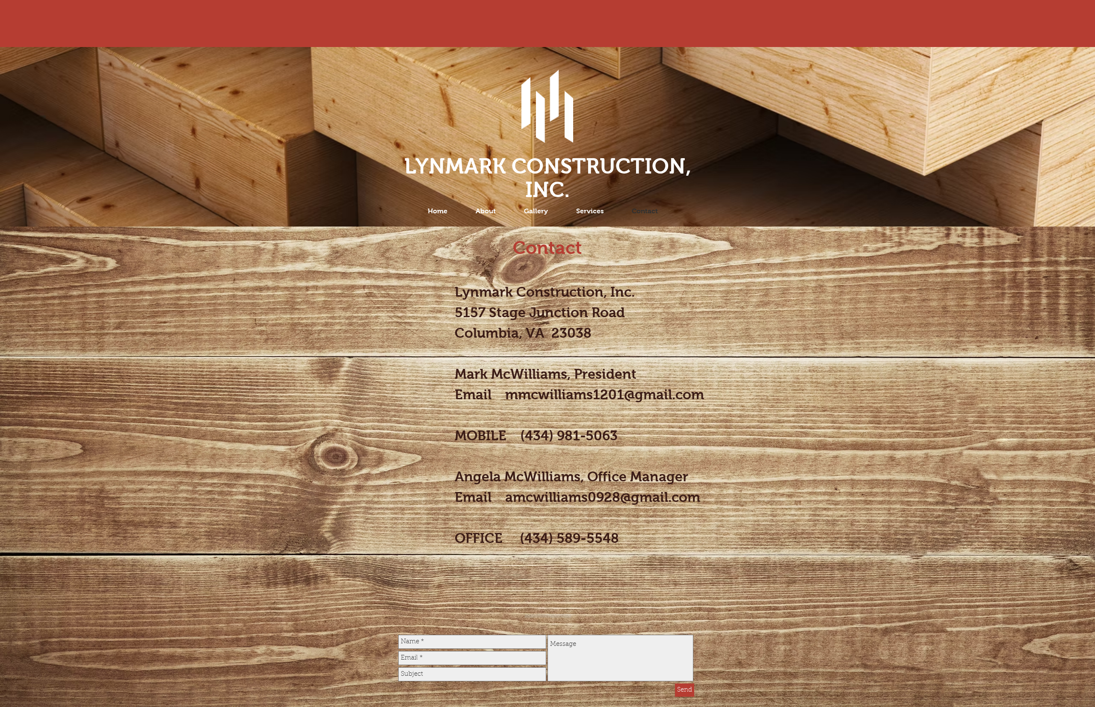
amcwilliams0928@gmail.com (602, 497)
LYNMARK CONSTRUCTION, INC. (547, 177)
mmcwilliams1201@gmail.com (604, 394)
